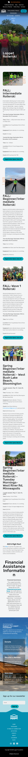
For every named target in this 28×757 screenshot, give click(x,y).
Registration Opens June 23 (13, 159)
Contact (23, 7)
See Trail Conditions (15, 2)
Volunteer (21, 5)
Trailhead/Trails (13, 10)
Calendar (14, 737)
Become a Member (7, 7)
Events (17, 15)
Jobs (16, 5)
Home (14, 724)
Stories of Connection (14, 728)
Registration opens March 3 (13, 442)
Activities (10, 15)
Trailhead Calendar (9, 5)
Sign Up (14, 706)
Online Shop (17, 7)
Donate (8, 642)
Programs (13, 13)
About (13, 18)
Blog (14, 740)
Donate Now (23, 11)
